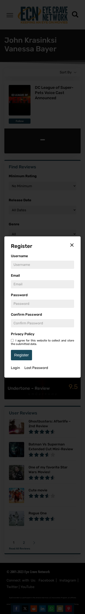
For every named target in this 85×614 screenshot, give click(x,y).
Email (15, 275)
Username (19, 256)
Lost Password (36, 368)
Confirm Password (26, 314)
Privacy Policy (22, 334)
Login (15, 368)
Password (19, 295)
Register (21, 355)
